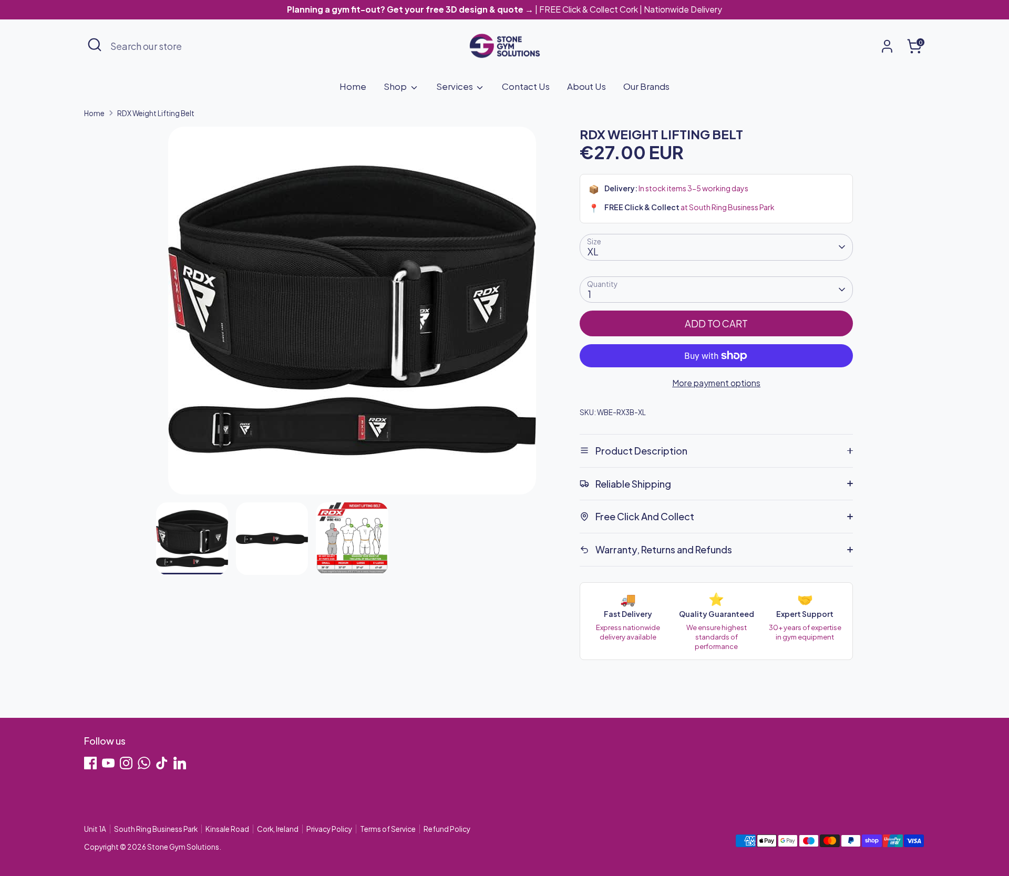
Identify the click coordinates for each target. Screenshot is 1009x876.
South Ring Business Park (156, 829)
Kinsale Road (227, 829)
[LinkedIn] (179, 763)
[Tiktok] (162, 763)
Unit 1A (95, 829)
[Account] (887, 46)
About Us (586, 86)
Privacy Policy (329, 829)
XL (593, 251)
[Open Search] (94, 44)
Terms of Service (388, 829)
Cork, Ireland (277, 829)
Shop (396, 86)
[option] (352, 314)
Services (455, 86)
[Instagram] (126, 763)
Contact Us (526, 86)
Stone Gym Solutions (183, 846)
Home (352, 86)
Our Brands (646, 86)
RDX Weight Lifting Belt (155, 113)
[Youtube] (108, 763)
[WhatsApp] (144, 763)
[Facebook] (90, 763)
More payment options (716, 383)
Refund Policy (447, 829)
